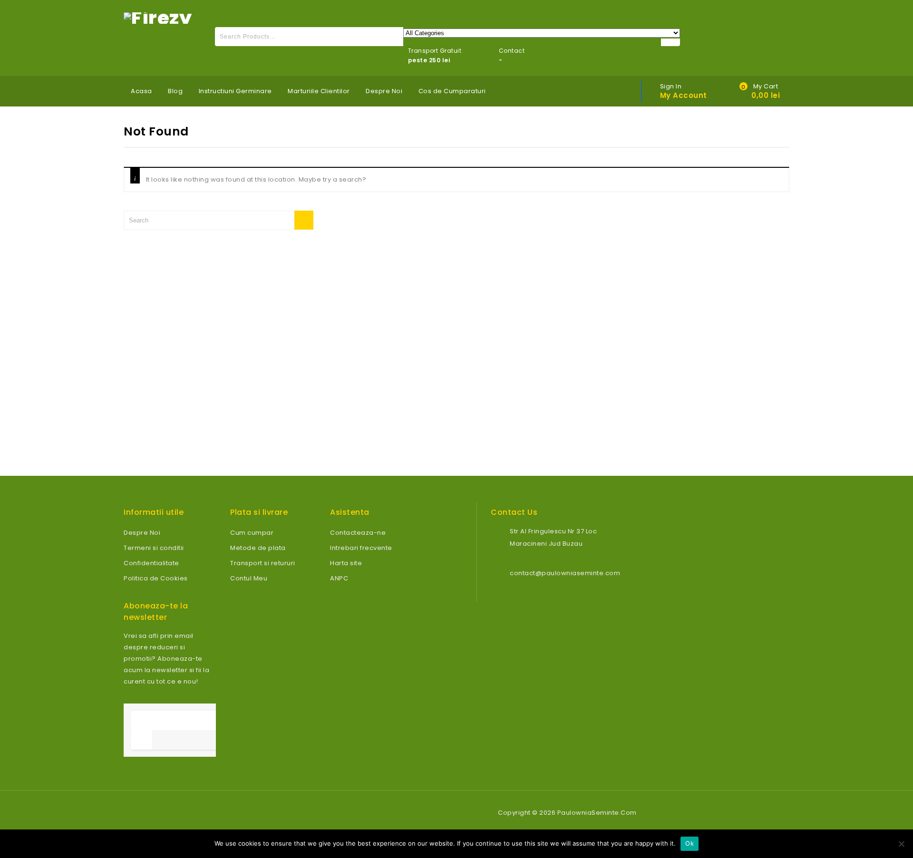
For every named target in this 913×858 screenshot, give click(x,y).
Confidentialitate (151, 563)
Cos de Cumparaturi (452, 91)
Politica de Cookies (156, 578)
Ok (689, 843)
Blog (175, 91)
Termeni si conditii (154, 547)
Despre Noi (384, 91)
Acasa (141, 91)
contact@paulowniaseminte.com (565, 573)
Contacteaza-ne (358, 532)
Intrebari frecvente (361, 547)
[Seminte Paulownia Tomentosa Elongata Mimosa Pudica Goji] (158, 17)
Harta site (346, 563)
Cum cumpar (251, 532)
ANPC (339, 578)
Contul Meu (248, 578)
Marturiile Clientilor (319, 91)
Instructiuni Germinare (235, 91)
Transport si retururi (262, 563)
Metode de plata (258, 547)
